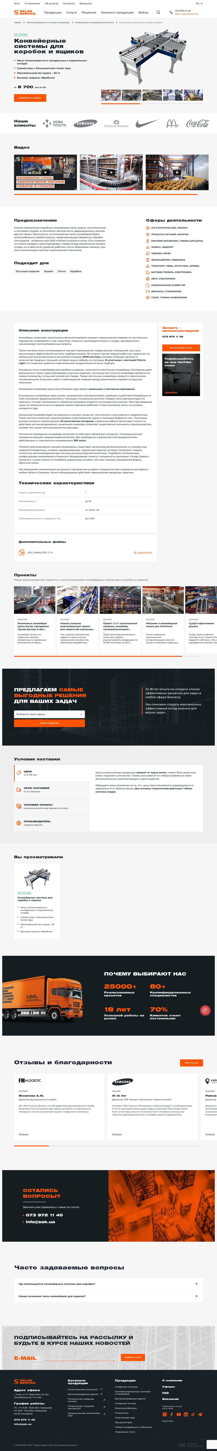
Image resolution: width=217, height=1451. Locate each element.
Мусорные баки (123, 1422)
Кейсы (143, 12)
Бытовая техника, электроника (171, 272)
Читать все (191, 1063)
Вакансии (86, 3)
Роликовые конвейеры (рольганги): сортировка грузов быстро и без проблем (33, 626)
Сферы (168, 1387)
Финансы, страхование (166, 291)
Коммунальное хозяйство (168, 285)
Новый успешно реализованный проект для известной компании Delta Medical (76, 626)
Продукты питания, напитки (170, 234)
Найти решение (49, 723)
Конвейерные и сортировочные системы (94, 22)
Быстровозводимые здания (83, 1394)
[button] (205, 1010)
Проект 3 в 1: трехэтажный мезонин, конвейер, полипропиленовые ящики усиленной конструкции (120, 626)
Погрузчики (121, 1413)
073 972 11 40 (183, 10)
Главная (17, 22)
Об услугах (51, 3)
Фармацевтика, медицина (168, 260)
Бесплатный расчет (181, 348)
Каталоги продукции (117, 12)
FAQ (165, 1393)
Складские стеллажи (126, 1387)
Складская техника (125, 1403)
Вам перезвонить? (186, 13)
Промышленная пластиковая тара (84, 1414)
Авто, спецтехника (163, 278)
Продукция (53, 12)
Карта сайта (167, 1421)
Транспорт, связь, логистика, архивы (175, 266)
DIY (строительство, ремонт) (169, 228)
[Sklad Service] (25, 12)
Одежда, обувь (161, 253)
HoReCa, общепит (162, 247)
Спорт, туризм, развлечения (169, 297)
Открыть (23, 1134)
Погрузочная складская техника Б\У (81, 1407)
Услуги (71, 12)
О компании (32, 3)
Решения (89, 12)
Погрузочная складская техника (81, 1400)
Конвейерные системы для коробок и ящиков (35, 899)
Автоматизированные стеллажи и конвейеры (48, 22)
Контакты (69, 3)
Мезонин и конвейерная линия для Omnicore (161, 625)
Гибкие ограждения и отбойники (133, 1427)
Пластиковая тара (125, 1417)
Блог (17, 3)
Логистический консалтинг (83, 1389)
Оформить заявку (30, 98)
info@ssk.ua (40, 1222)
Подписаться (132, 1357)
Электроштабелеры (126, 1408)
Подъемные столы (125, 1432)
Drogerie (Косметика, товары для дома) (177, 241)
